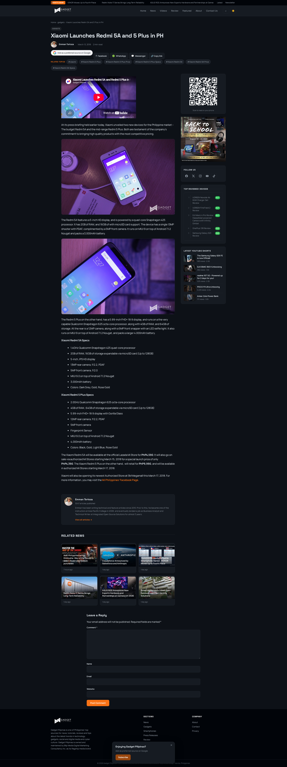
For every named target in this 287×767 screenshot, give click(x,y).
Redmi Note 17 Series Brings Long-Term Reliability (102, 2)
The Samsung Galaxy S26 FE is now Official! (210, 257)
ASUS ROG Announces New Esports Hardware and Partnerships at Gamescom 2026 (165, 2)
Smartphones (150, 731)
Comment (92, 627)
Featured (187, 10)
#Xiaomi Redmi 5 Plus (91, 62)
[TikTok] (214, 176)
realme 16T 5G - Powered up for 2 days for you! (210, 276)
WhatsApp (119, 55)
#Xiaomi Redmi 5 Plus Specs (148, 62)
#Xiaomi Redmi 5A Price (198, 62)
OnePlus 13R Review (202, 228)
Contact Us (212, 10)
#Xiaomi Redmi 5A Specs (64, 68)
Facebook (101, 55)
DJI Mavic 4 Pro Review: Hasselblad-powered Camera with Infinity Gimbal (203, 219)
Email (89, 676)
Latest (220, 2)
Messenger (138, 55)
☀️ (233, 11)
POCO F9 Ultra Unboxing (208, 287)
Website (90, 689)
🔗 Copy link (156, 56)
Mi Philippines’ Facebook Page (120, 480)
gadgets (61, 22)
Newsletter (230, 2)
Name (89, 663)
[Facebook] (186, 176)
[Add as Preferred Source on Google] (72, 53)
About (199, 10)
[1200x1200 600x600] (203, 161)
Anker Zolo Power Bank (207, 296)
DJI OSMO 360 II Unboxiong (209, 267)
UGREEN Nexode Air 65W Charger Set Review (201, 200)
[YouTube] (207, 176)
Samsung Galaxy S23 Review (202, 234)
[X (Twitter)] (193, 176)
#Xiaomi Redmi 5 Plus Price (118, 62)
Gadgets (148, 726)
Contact (196, 726)
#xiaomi (72, 62)
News (153, 10)
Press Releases (151, 735)
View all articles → (83, 519)
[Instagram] (200, 176)
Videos (163, 10)
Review (174, 10)
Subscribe (123, 757)
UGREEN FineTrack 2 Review (201, 209)
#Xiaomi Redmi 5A (174, 62)
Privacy (195, 731)
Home (143, 10)
